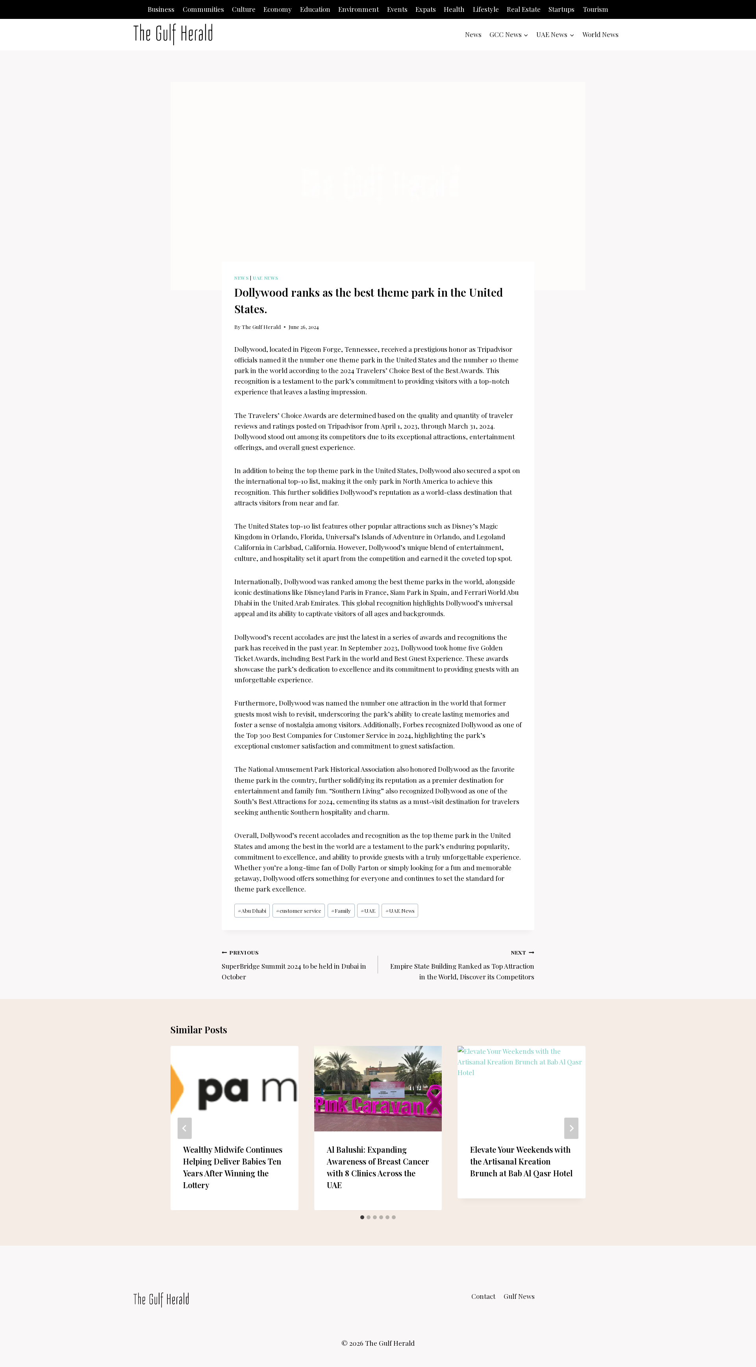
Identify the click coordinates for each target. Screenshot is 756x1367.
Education (315, 9)
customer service (298, 910)
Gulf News (519, 1296)
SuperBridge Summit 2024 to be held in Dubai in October (294, 965)
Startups (561, 9)
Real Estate (524, 9)
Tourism (595, 9)
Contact (483, 1296)
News (473, 34)
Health (454, 9)
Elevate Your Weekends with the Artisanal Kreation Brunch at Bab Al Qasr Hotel (521, 1161)
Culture (244, 9)
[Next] (571, 1128)
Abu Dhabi (252, 910)
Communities (203, 9)
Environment (358, 9)
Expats (425, 9)
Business (161, 9)
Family (341, 910)
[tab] (362, 1217)
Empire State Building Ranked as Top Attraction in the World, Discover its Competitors (462, 965)
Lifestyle (486, 9)
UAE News (265, 278)
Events (397, 9)
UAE (368, 910)
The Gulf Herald (261, 326)
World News (600, 34)
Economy (277, 9)
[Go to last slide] (185, 1128)
